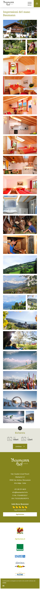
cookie (4, 582)
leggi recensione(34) (20, 510)
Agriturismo (20, 514)
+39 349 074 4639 (20, 489)
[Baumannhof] (8, 3)
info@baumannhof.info (20, 492)
